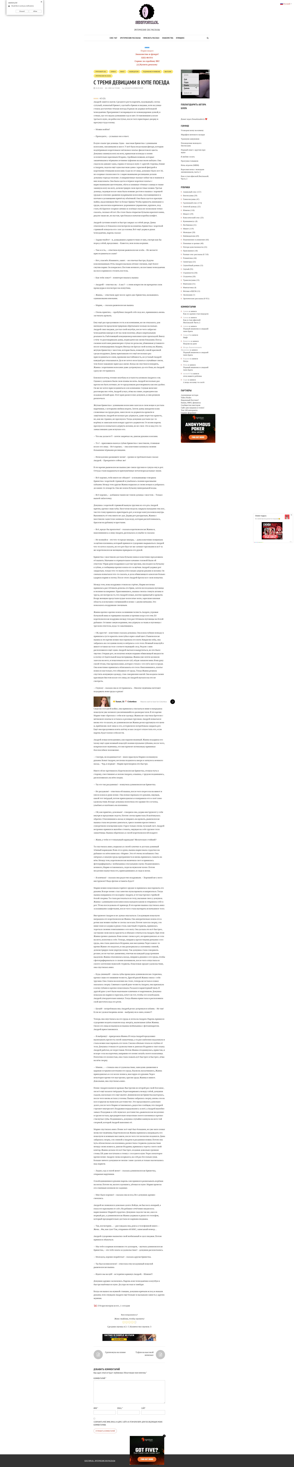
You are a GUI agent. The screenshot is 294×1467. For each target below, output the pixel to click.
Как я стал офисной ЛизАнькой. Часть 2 (195, 177)
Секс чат (113, 38)
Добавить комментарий (133, 88)
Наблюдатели (134, 72)
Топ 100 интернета (189, 410)
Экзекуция (187, 295)
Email (120, 1408)
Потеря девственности (193, 247)
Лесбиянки (188, 225)
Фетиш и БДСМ (189, 291)
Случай (186, 269)
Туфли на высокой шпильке (145, 1353)
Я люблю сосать (188, 156)
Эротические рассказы (130, 38)
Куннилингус (189, 221)
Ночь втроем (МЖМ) (190, 165)
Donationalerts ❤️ (199, 119)
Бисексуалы (188, 195)
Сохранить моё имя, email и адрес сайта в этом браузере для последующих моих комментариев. (128, 1423)
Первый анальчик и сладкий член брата (195, 330)
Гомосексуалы (189, 199)
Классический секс (191, 217)
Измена (113, 72)
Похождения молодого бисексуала (191, 144)
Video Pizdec (186, 397)
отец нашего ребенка (192, 376)
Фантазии (168, 72)
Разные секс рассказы (192, 254)
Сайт (143, 1408)
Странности (188, 272)
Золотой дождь (190, 206)
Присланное (188, 250)
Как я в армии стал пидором (195, 314)
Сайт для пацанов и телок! (192, 407)
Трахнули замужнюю (190, 139)
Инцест (186, 214)
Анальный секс (189, 192)
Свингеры (187, 261)
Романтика (188, 258)
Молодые (187, 232)
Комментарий (100, 1378)
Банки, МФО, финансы (191, 402)
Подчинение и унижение (151, 72)
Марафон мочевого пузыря (193, 134)
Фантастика (188, 287)
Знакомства (167, 38)
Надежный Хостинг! (190, 400)
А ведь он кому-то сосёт (194, 382)
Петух (185, 361)
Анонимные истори (189, 395)
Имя (96, 1408)
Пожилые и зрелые (191, 243)
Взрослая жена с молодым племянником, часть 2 (192, 170)
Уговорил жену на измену (192, 130)
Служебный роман (191, 265)
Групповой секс (100, 72)
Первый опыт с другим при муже (193, 151)
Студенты (187, 276)
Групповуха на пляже (115, 1352)
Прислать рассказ (151, 38)
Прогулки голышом (189, 161)
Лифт (185, 337)
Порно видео (147, 50)
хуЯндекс (180, 38)
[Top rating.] (99, 1464)
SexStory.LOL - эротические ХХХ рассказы (99, 1461)
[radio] (123, 1322)
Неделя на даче (190, 343)
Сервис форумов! (188, 412)
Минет (122, 72)
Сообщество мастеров (190, 405)
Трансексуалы (189, 280)
